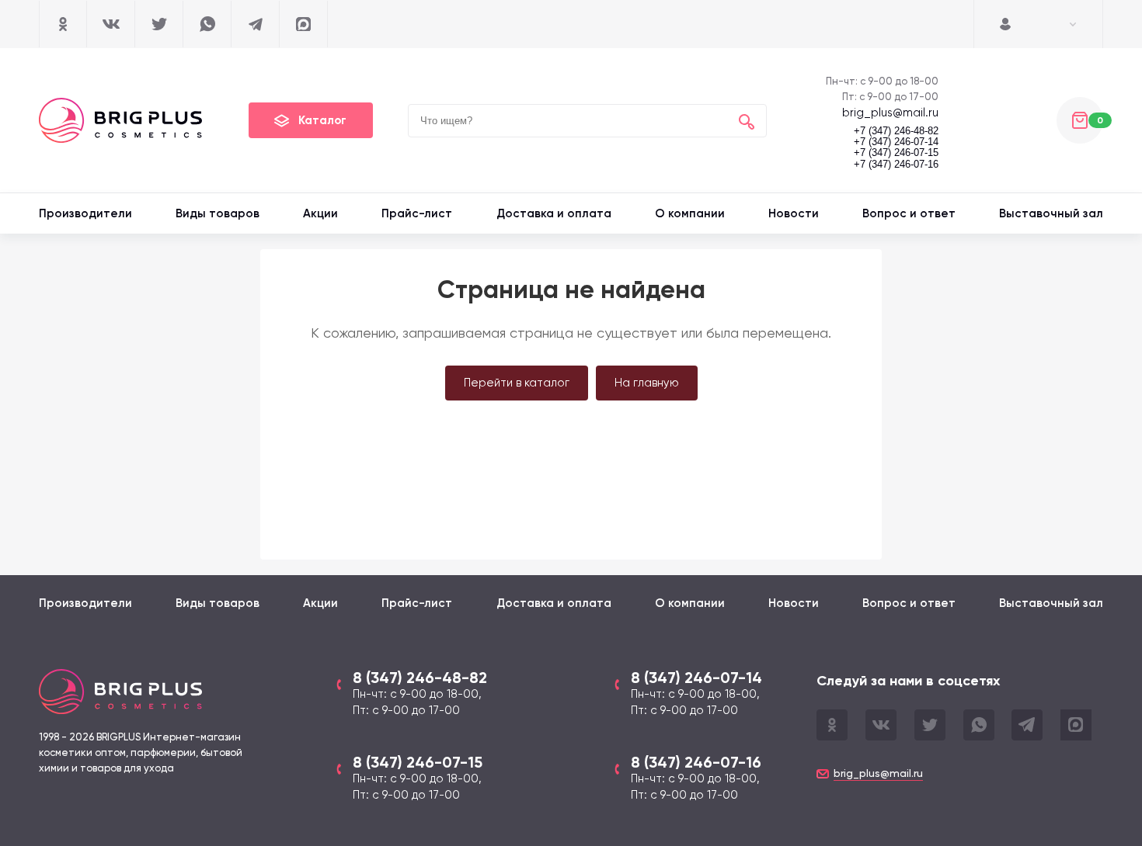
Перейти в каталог (516, 383)
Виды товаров (217, 213)
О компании (690, 213)
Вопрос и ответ (909, 213)
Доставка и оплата (553, 213)
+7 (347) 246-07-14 (896, 142)
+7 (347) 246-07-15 (896, 152)
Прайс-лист (416, 213)
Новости (793, 213)
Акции (320, 213)
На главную (647, 383)
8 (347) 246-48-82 (420, 677)
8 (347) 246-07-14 (696, 677)
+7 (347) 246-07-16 (896, 164)
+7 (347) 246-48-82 (896, 131)
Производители (85, 213)
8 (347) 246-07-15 (417, 762)
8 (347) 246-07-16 (696, 762)
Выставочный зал (1051, 213)
